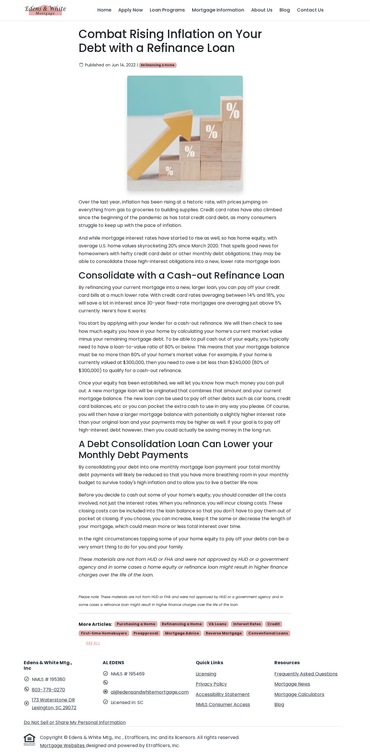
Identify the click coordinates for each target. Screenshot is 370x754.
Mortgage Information (218, 10)
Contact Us (310, 10)
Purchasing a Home (136, 624)
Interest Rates (247, 624)
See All (93, 643)
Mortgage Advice (182, 633)
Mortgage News (292, 684)
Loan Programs (167, 10)
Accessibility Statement (223, 694)
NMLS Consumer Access (223, 704)
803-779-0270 (48, 689)
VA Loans (217, 624)
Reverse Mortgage (224, 633)
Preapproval (146, 633)
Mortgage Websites (63, 745)
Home (104, 10)
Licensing (206, 674)
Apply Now (130, 10)
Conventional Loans (268, 633)
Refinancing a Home (158, 65)
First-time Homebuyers (104, 633)
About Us (262, 10)
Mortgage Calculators (299, 694)
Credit (273, 624)
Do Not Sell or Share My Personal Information (75, 722)
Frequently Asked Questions (306, 674)
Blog (285, 10)
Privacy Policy (211, 684)
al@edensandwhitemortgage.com (150, 692)
